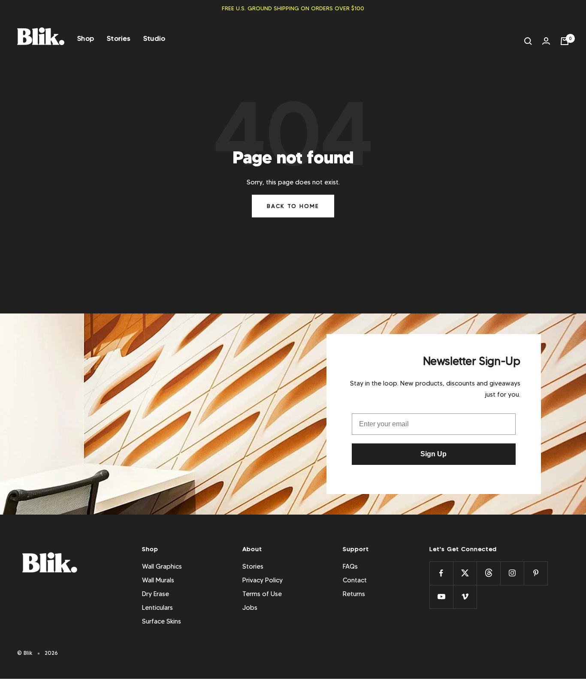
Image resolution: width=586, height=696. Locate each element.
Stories (118, 38)
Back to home (293, 205)
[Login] (546, 41)
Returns (354, 594)
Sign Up (433, 454)
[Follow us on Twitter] (465, 573)
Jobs (249, 608)
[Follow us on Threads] (488, 573)
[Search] (528, 41)
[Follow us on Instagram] (512, 573)
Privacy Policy (262, 580)
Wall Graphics (162, 566)
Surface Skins (161, 621)
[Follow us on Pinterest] (535, 573)
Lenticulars (157, 608)
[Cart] (564, 41)
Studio (154, 38)
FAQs (350, 566)
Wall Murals (158, 580)
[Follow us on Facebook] (441, 573)
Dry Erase (155, 594)
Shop (85, 38)
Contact (355, 580)
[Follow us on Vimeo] (465, 597)
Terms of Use (262, 594)
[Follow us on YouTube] (441, 597)
